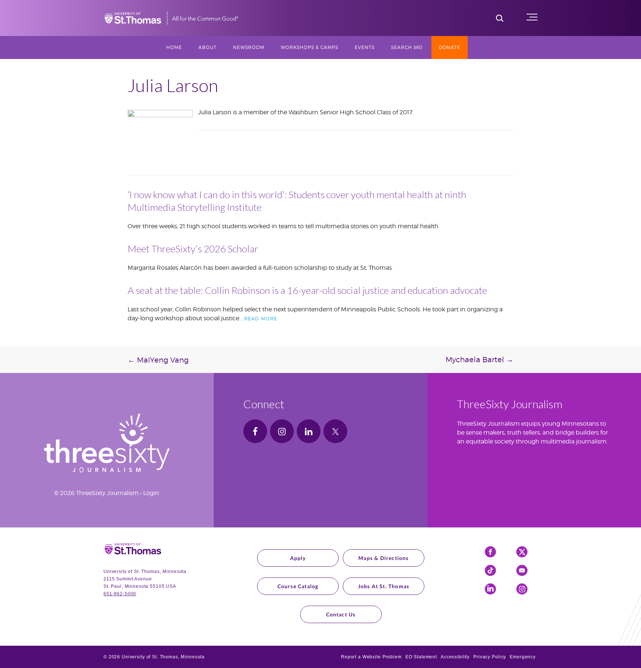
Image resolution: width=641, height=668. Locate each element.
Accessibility (455, 656)
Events (365, 47)
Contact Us (341, 614)
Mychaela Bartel (479, 359)
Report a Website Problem (371, 656)
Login (151, 493)
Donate (449, 47)
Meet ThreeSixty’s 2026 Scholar (193, 249)
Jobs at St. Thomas (384, 586)
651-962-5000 (119, 593)
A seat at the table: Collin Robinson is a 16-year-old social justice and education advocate (307, 290)
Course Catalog (298, 586)
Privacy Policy (489, 656)
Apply (298, 558)
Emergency (523, 656)
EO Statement (421, 656)
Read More (260, 318)
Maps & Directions (383, 558)
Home (174, 47)
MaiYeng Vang (158, 360)
